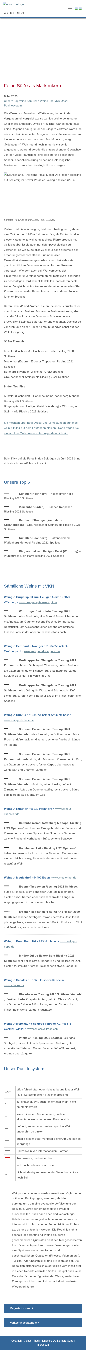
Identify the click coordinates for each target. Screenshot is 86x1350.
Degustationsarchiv (22, 1308)
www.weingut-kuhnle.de (19, 720)
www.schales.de (14, 985)
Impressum (43, 1344)
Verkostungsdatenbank (24, 1322)
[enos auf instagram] (80, 9)
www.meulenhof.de (64, 877)
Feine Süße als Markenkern (32, 85)
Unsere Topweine (15, 100)
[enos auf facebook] (76, 9)
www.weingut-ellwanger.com (42, 651)
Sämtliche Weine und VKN (43, 100)
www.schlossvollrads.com (43, 1028)
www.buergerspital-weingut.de (38, 602)
